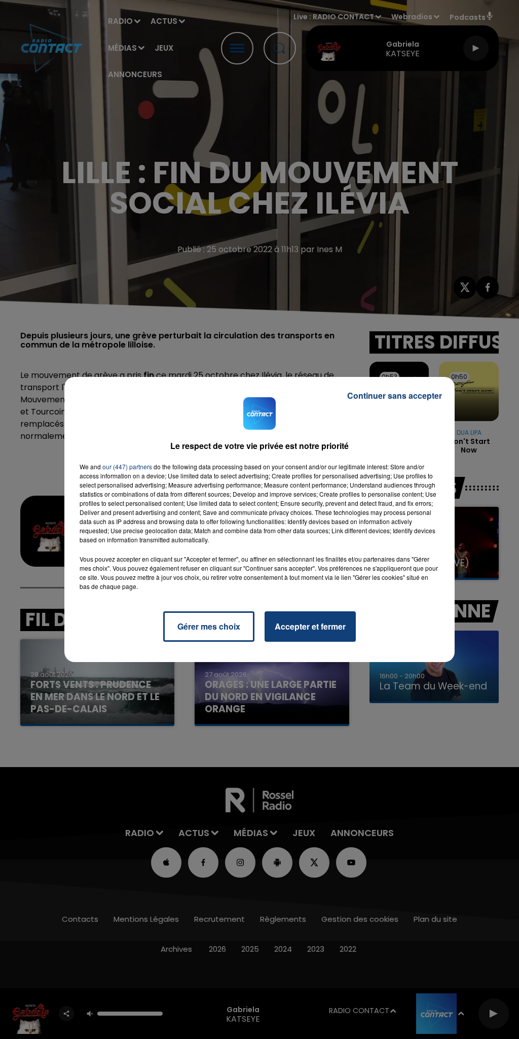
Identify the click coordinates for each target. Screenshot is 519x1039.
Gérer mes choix (208, 626)
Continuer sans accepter (394, 395)
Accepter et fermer (310, 626)
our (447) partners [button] (127, 466)
